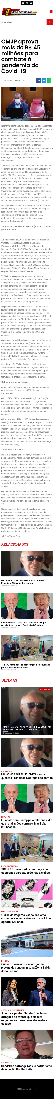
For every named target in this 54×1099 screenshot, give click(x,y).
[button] (38, 80)
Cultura (5, 1010)
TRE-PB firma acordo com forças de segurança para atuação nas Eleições (25, 666)
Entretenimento (16, 1010)
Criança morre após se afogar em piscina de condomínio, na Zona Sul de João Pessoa (25, 967)
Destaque (5, 817)
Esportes (5, 912)
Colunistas (6, 771)
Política (14, 866)
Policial (5, 961)
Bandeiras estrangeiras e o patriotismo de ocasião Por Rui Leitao (26, 1067)
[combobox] (24, 22)
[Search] (50, 22)
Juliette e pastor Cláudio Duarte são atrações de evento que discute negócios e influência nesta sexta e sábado (24, 1018)
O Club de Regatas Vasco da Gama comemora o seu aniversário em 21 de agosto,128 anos (26, 918)
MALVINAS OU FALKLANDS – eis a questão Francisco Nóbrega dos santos (22, 581)
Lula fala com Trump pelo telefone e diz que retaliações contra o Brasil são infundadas (23, 624)
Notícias (5, 866)
